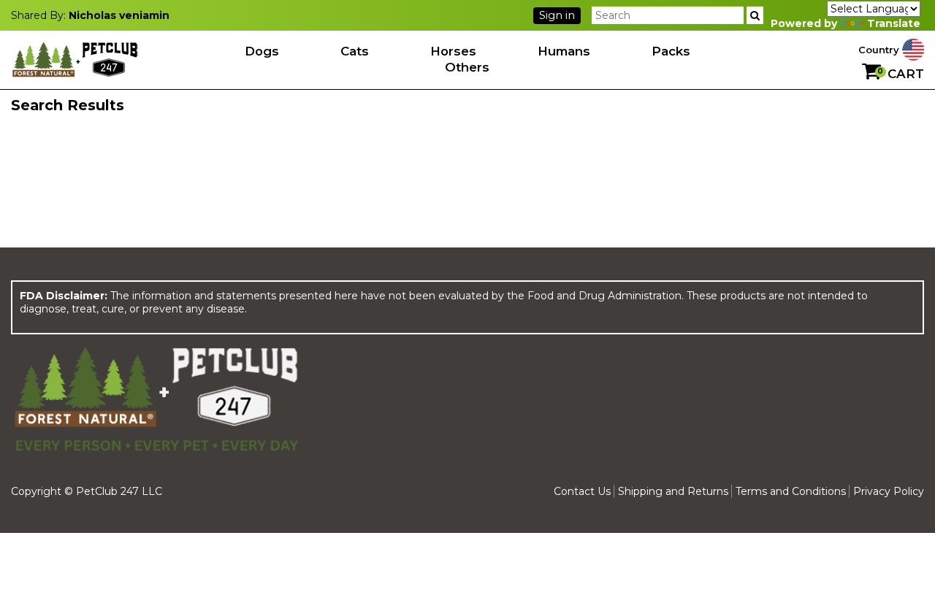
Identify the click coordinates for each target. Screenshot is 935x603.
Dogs (262, 51)
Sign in (557, 15)
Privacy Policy (888, 491)
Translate (893, 23)
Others (467, 67)
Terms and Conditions (791, 491)
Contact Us (582, 491)
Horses (453, 51)
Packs (671, 51)
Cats (354, 51)
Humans (564, 51)
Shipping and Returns (673, 491)
